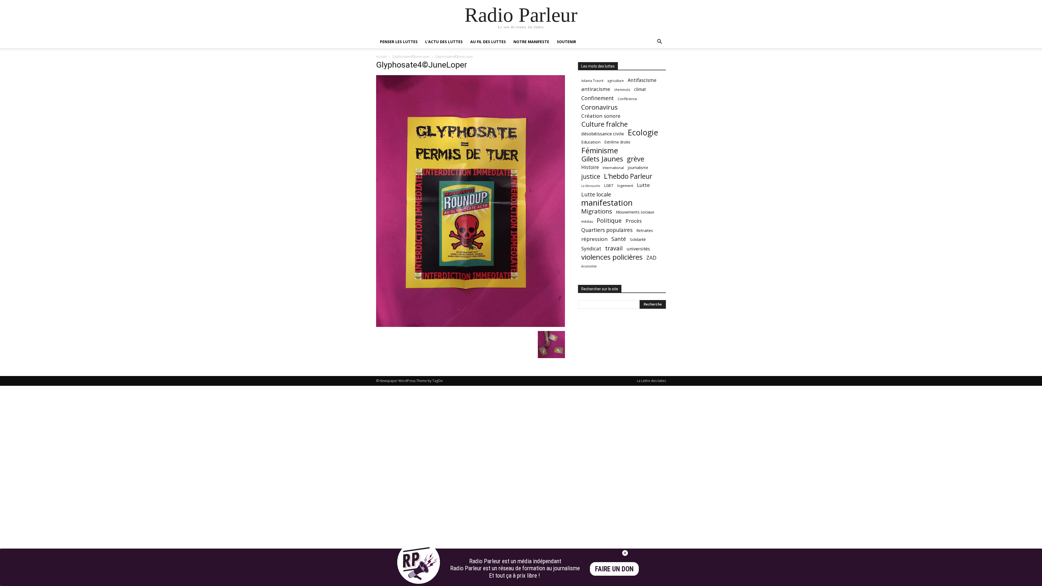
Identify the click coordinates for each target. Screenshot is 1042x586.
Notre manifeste (531, 41)
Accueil (381, 56)
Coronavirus (599, 107)
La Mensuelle (590, 186)
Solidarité (638, 239)
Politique (609, 220)
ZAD (651, 257)
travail (614, 248)
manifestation (607, 203)
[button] (659, 42)
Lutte (643, 185)
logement (625, 185)
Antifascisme (642, 80)
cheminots (622, 89)
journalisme (638, 167)
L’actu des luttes (444, 41)
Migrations (596, 211)
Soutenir (566, 41)
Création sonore (601, 116)
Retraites (644, 230)
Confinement (597, 98)
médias (587, 221)
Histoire (590, 167)
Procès (633, 221)
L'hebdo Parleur (628, 176)
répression (594, 239)
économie (589, 266)
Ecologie (643, 132)
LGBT (609, 185)
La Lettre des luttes (651, 380)
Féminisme (599, 150)
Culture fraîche (604, 124)
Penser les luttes (399, 41)
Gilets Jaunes (602, 159)
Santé (618, 239)
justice (590, 176)
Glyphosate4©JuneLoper (411, 56)
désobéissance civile (602, 133)
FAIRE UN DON (614, 569)
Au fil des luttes (488, 41)
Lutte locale (596, 194)
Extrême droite (617, 142)
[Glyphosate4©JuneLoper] (470, 325)
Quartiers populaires (607, 230)
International (613, 167)
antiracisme (595, 89)
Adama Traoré (592, 80)
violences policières (612, 257)
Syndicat (591, 248)
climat (640, 89)
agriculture (615, 80)
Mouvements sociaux (635, 212)
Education (591, 142)
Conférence (627, 98)
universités (638, 248)
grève (635, 159)
